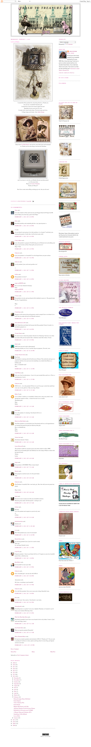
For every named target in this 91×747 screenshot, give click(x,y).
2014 (14, 672)
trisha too (17, 262)
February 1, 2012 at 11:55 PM (24, 379)
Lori (16, 530)
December (16, 678)
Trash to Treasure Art (45, 8)
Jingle (16, 462)
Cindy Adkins (18, 240)
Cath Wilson (18, 373)
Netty (16, 221)
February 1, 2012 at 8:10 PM (24, 279)
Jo (15, 229)
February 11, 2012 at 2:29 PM (24, 645)
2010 (14, 721)
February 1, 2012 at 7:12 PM (24, 270)
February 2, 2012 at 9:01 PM (24, 602)
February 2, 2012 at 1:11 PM (24, 547)
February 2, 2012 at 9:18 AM (24, 517)
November (16, 680)
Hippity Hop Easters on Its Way (21, 706)
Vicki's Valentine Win (19, 702)
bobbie (16, 274)
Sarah (16, 496)
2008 (14, 725)
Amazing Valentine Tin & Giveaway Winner (24, 708)
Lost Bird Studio (25, 144)
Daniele (17, 471)
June (15, 689)
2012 (14, 676)
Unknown (17, 253)
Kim (16, 597)
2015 (14, 670)
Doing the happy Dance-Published (22, 699)
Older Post (52, 652)
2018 (14, 664)
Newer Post (13, 652)
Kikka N (17, 394)
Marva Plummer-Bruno (20, 636)
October (16, 682)
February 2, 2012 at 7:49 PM (24, 593)
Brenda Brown (18, 539)
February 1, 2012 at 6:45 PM (24, 249)
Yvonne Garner (18, 333)
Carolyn (17, 295)
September (16, 683)
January (16, 718)
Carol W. (17, 551)
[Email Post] (33, 201)
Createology (18, 312)
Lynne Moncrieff (19, 446)
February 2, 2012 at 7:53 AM (24, 467)
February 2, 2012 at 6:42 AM (24, 442)
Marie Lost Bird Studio (20, 421)
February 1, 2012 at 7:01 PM (24, 258)
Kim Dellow (18, 562)
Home (33, 652)
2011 (14, 720)
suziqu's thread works (20, 354)
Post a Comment (15, 649)
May (15, 691)
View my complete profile (66, 72)
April (15, 693)
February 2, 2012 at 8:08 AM (24, 492)
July (15, 687)
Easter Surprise (17, 701)
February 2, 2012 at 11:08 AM (25, 526)
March (16, 695)
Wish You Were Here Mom (21, 617)
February (16, 697)
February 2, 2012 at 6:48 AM (24, 458)
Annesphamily (18, 606)
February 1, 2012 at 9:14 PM (24, 318)
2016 (14, 668)
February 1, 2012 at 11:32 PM (24, 369)
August (16, 685)
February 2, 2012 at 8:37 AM (24, 503)
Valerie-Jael (17, 437)
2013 (14, 674)
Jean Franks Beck (19, 627)
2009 (14, 723)
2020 (14, 663)
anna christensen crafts (20, 322)
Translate (70, 44)
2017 (14, 666)
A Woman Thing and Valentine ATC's (23, 712)
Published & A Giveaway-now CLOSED (23, 710)
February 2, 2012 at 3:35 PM (24, 567)
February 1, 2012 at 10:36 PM (24, 350)
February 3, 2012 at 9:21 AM (24, 623)
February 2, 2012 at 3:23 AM (24, 417)
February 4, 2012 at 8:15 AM (24, 632)
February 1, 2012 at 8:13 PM (24, 308)
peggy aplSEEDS (19, 283)
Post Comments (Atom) (23, 655)
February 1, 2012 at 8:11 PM (24, 291)
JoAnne (16, 507)
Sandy (16, 344)
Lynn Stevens (73, 51)
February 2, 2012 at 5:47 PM (24, 584)
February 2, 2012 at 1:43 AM (24, 406)
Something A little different (20, 714)
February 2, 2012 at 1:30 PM (24, 558)
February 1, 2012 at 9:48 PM (24, 329)
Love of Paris (17, 716)
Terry (16, 210)
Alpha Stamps (41, 112)
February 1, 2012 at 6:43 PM (24, 236)
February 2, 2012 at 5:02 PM (24, 576)
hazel (16, 410)
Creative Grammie (35, 183)
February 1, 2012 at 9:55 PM (24, 340)
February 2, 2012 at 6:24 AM (24, 433)
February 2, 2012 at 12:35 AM (25, 390)
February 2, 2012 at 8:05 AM (24, 478)
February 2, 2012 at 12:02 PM (24, 535)
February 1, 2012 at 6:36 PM (24, 217)
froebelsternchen (19, 521)
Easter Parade (17, 704)
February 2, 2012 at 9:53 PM (24, 613)
